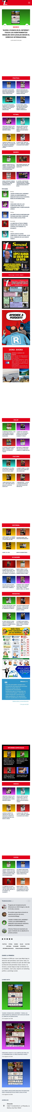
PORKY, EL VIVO (6, 552)
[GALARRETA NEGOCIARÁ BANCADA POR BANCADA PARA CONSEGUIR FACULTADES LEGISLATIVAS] (5, 215)
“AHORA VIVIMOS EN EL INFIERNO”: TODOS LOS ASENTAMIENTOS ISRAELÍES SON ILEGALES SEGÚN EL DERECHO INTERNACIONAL (8, 167)
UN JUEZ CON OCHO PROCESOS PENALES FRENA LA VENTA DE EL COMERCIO (8, 586)
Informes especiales (8, 948)
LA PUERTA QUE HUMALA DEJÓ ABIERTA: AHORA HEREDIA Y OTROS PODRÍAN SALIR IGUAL (22, 623)
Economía (12, 221)
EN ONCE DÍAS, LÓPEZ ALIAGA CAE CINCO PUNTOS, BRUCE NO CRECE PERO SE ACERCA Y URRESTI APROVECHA (22, 107)
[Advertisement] (16, 58)
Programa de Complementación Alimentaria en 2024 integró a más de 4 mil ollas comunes (18, 907)
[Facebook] (4, 939)
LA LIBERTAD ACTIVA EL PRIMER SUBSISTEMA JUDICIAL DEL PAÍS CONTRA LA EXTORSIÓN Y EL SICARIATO (8, 571)
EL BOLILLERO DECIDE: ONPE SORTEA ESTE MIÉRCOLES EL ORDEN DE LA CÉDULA (9, 607)
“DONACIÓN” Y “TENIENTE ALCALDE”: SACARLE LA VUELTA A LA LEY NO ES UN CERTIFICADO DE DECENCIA (9, 761)
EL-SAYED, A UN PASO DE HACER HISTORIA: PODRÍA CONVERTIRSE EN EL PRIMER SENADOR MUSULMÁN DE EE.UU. (23, 184)
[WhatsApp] (2, 939)
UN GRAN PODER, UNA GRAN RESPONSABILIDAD (22, 538)
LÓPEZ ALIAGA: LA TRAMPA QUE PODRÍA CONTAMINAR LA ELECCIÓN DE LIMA (8, 538)
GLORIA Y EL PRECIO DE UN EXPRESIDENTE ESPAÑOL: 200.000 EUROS (9, 776)
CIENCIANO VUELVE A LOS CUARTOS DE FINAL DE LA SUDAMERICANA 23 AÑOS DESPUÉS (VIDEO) (8, 128)
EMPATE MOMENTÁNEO (21, 552)
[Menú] (29, 3)
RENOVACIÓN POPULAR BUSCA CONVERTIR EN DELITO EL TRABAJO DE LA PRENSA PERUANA (22, 91)
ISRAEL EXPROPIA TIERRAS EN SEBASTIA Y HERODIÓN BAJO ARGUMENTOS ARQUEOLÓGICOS (8, 183)
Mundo (16, 27)
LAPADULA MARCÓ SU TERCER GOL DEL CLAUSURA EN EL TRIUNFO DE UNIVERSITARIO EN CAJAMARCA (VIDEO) (8, 145)
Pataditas (23, 946)
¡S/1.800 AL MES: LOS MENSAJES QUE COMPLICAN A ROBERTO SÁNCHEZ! (22, 761)
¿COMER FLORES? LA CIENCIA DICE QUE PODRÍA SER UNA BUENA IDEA (23, 470)
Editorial (8, 946)
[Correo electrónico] (11, 939)
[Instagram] (7, 939)
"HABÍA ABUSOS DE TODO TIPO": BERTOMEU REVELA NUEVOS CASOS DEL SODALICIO (8, 484)
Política (12, 212)
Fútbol (11, 202)
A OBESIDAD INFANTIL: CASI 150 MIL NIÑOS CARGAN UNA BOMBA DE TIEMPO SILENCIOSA (8, 434)
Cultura (27, 944)
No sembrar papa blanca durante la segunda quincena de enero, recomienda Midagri (18, 914)
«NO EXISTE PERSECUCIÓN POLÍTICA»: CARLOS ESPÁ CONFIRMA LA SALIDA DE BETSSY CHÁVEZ (22, 607)
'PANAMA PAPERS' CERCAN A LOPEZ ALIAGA (22, 776)
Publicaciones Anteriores (22, 948)
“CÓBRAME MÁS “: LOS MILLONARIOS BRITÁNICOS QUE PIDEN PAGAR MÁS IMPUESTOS (23, 484)
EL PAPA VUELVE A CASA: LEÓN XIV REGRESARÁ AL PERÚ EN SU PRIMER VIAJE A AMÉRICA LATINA (9, 623)
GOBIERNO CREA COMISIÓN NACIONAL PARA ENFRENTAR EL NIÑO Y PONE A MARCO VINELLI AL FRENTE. (22, 587)
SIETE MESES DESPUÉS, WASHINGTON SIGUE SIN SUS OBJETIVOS (23, 165)
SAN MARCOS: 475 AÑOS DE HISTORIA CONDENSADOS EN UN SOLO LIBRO (8, 470)
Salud (21, 944)
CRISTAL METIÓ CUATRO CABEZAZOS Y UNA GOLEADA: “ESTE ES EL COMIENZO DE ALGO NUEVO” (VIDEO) (22, 129)
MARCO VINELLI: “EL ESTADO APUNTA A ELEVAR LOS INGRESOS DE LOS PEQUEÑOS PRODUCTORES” (22, 571)
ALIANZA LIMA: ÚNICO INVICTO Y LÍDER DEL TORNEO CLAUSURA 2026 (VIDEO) (22, 144)
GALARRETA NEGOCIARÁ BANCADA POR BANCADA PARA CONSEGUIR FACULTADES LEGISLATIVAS (8, 91)
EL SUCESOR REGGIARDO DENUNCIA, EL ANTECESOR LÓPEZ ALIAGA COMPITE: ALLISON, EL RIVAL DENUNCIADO (8, 107)
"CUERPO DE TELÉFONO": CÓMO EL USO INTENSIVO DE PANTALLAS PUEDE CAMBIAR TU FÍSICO (22, 434)
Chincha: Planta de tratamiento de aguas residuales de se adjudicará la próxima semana (18, 931)
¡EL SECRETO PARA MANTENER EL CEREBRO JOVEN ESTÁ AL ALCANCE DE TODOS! (8, 449)
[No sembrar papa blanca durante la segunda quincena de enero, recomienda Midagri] (4, 914)
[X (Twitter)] (9, 939)
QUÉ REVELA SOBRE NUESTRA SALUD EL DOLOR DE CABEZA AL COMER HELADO (23, 449)
